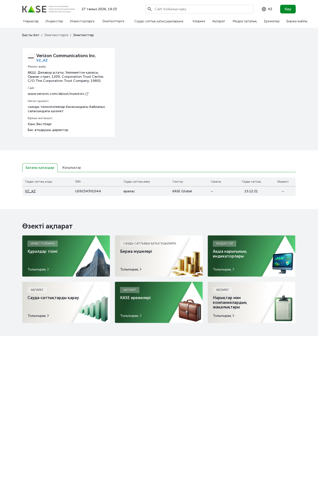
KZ (270, 9)
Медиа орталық (245, 21)
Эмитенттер (83, 35)
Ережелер (272, 21)
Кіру (288, 9)
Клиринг (199, 21)
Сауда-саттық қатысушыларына (158, 21)
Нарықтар (31, 21)
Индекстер (54, 21)
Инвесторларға (82, 21)
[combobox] (267, 9)
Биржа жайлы (296, 21)
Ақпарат (218, 21)
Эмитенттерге (113, 21)
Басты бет (30, 35)
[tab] (40, 167)
